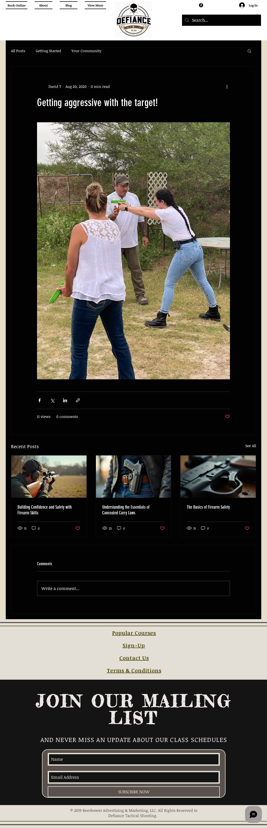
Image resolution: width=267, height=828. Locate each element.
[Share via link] (77, 400)
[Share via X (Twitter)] (52, 400)
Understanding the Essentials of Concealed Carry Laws (125, 510)
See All (250, 445)
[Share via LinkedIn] (65, 400)
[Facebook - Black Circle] (201, 5)
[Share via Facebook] (39, 400)
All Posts (18, 50)
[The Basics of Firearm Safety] (218, 476)
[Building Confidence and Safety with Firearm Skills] (49, 476)
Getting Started (48, 50)
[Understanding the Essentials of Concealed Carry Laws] (133, 476)
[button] (249, 51)
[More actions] (227, 86)
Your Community (86, 50)
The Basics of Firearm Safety (208, 507)
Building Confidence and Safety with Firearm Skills (44, 510)
